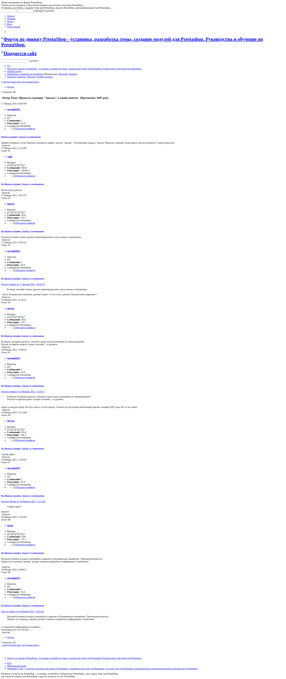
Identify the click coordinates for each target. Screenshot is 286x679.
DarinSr (72, 74)
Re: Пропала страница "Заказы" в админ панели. (22, 184)
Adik (9, 156)
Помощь (11, 18)
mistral (10, 204)
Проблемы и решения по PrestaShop (25, 74)
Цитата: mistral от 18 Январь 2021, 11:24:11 (22, 391)
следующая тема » (30, 82)
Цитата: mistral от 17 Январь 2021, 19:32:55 (23, 284)
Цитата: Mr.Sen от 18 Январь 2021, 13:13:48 (23, 501)
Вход (9, 24)
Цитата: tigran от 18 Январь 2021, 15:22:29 (22, 611)
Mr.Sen (11, 421)
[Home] (9, 66)
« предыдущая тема (11, 82)
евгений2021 (13, 109)
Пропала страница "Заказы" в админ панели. (30, 77)
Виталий (63, 74)
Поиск (10, 21)
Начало (10, 16)
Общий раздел (14, 71)
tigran (10, 525)
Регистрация (13, 26)
